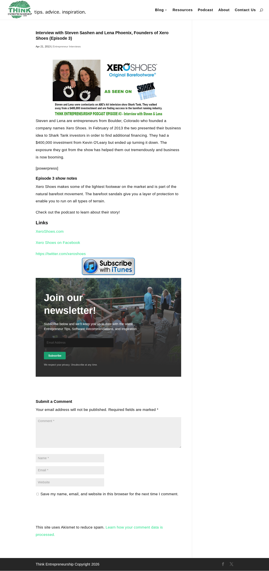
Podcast (205, 10)
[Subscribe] (108, 266)
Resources (183, 10)
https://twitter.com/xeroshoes (61, 254)
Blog (159, 10)
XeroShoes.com (50, 231)
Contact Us (245, 10)
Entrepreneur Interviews (67, 46)
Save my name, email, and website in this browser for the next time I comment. (109, 494)
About (224, 10)
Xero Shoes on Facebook (58, 242)
